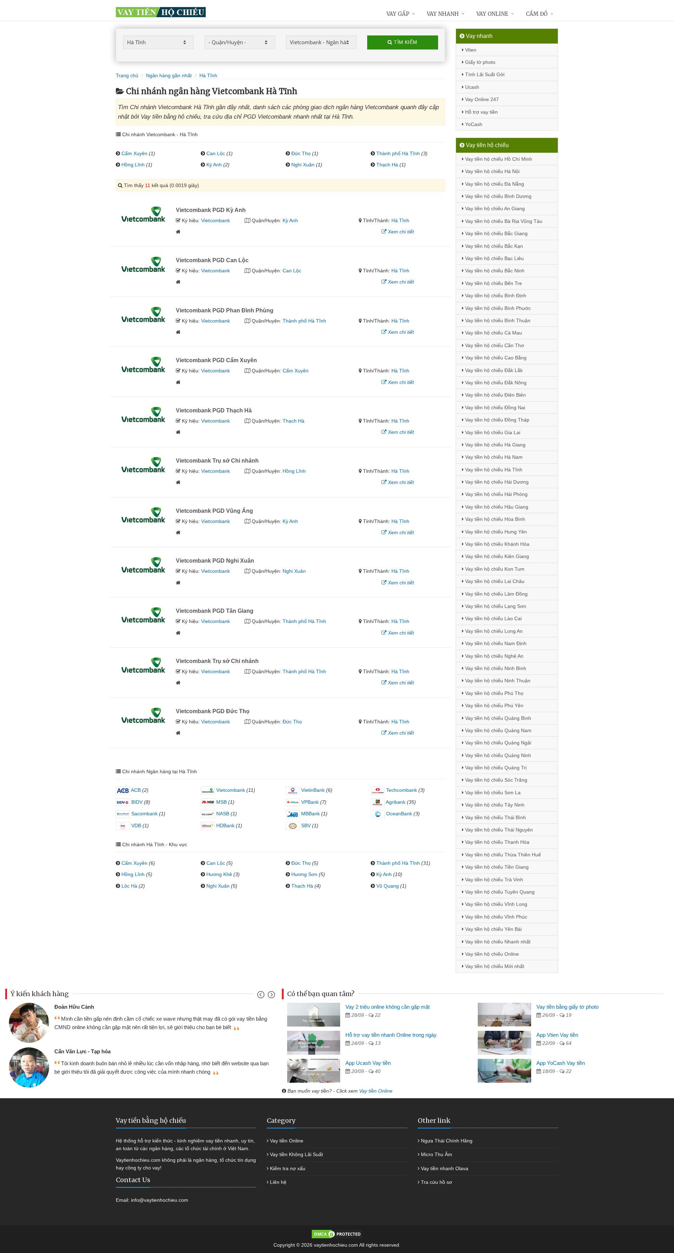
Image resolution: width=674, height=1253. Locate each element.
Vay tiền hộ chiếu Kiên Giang (496, 556)
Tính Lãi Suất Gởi (484, 74)
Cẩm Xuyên (134, 153)
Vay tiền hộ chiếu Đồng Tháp (496, 420)
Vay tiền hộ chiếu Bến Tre (493, 283)
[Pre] (261, 996)
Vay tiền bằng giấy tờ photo (567, 1007)
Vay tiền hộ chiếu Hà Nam (493, 457)
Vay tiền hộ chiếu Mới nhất (494, 966)
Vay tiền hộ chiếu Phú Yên (493, 705)
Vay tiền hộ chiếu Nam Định (495, 643)
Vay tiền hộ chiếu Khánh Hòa (496, 544)
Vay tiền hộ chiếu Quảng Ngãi (497, 742)
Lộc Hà (129, 886)
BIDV (136, 802)
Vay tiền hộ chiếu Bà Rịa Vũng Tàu (503, 221)
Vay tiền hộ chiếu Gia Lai (492, 432)
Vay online (492, 14)
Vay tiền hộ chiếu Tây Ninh (494, 805)
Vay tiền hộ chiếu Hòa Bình (494, 519)
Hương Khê (219, 874)
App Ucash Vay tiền (368, 1063)
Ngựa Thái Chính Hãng (447, 1140)
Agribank (395, 802)
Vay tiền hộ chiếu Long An (493, 631)
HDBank (224, 825)
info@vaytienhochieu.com (159, 1200)
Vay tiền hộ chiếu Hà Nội (492, 171)
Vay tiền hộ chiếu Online (491, 954)
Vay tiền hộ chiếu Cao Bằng (495, 357)
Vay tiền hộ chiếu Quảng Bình (497, 718)
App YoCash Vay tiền (560, 1063)
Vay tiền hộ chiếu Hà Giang (495, 444)
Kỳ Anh (214, 164)
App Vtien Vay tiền (557, 1035)
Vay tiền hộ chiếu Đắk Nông (495, 382)
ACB (135, 790)
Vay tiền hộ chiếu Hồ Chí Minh (498, 159)
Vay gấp (397, 14)
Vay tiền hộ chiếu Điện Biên (495, 395)
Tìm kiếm (404, 42)
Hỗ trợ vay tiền (481, 112)
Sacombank (144, 813)
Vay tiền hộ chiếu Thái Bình (495, 817)
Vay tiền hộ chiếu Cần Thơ (494, 345)
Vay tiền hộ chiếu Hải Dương (496, 482)
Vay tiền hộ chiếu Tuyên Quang (499, 892)
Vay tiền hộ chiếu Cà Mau (493, 333)
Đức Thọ (301, 153)
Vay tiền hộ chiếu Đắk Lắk (493, 370)
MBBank (310, 813)
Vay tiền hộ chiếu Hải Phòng (496, 494)
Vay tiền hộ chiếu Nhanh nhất (497, 941)
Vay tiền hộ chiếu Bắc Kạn (493, 246)
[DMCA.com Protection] (337, 1234)
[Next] (270, 996)
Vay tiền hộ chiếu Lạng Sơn (495, 606)
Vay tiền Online (375, 1091)
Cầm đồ (537, 14)
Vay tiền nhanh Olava (444, 1168)
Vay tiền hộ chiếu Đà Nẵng (494, 184)
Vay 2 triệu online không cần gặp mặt (387, 1007)
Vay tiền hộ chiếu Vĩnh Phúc (495, 917)
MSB (221, 802)
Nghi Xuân (303, 164)
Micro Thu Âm (436, 1154)
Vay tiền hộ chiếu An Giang (494, 208)
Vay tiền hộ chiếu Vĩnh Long (495, 904)
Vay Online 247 (481, 99)
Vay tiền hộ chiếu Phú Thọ (493, 693)
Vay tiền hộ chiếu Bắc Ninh (494, 270)
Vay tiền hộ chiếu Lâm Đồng (496, 594)
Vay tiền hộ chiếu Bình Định (495, 295)
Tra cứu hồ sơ (436, 1182)
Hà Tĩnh (400, 220)
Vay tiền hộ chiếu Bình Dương (497, 196)
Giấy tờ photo (479, 62)
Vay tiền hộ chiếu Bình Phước (497, 308)
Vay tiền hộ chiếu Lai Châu (494, 581)
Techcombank (401, 790)
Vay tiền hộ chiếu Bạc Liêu (494, 258)
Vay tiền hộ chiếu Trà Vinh (493, 879)
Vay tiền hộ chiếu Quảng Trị (495, 767)
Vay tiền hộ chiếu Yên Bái (493, 929)
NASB (222, 813)
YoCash (473, 124)
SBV (305, 825)
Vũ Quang (387, 886)
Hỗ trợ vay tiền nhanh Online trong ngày (391, 1035)
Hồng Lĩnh (133, 164)
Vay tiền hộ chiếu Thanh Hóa (496, 842)
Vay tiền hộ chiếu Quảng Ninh (497, 755)
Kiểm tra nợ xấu (287, 1168)
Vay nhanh (443, 14)
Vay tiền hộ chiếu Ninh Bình (495, 668)
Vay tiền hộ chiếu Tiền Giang (496, 867)
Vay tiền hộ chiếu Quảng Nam (497, 730)
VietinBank (312, 790)
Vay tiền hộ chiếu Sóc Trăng (495, 780)
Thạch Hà (387, 164)
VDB (135, 825)
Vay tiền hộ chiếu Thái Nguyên (498, 830)
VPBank (309, 802)
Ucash (471, 87)
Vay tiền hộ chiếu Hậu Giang (496, 507)
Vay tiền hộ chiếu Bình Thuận (497, 320)
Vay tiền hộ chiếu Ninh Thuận (497, 680)
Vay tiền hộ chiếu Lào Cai (493, 618)
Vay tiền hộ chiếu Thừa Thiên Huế (502, 854)
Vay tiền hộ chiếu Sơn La (492, 792)
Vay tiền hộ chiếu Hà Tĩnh (493, 469)
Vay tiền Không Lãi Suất (296, 1154)
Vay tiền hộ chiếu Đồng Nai (494, 407)
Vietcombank (215, 220)
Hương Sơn (304, 874)
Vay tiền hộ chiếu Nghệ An (493, 656)
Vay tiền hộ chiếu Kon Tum (494, 569)
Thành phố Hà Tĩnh (398, 153)
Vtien (470, 50)
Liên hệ (278, 1182)
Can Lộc (215, 153)
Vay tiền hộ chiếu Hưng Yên (495, 532)
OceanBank (398, 813)
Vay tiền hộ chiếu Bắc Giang (496, 233)
